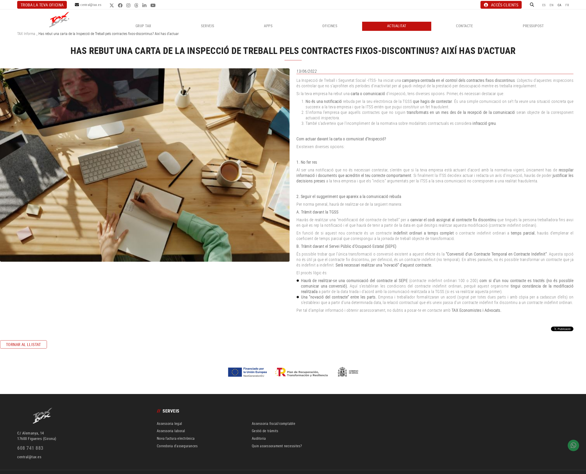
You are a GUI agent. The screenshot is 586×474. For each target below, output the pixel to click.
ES (544, 5)
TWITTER (112, 5)
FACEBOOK (121, 5)
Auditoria (259, 438)
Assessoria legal (169, 423)
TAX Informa (26, 33)
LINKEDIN (145, 5)
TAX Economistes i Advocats (476, 310)
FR (567, 5)
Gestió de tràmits (265, 430)
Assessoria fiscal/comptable (273, 423)
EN (551, 5)
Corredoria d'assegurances (177, 445)
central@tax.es (90, 4)
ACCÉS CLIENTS (504, 5)
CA (560, 5)
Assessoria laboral (171, 430)
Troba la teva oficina (42, 5)
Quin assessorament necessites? (277, 445)
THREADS (137, 5)
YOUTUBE (153, 5)
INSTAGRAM (129, 5)
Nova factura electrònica (176, 438)
